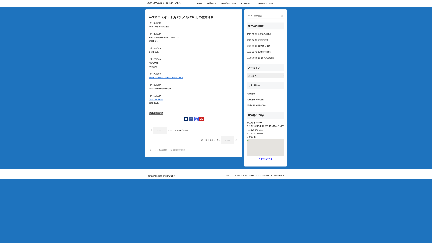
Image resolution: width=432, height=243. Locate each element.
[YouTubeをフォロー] (201, 119)
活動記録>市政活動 (157, 113)
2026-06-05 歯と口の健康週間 (260, 58)
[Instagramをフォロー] (196, 119)
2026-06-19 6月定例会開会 (259, 52)
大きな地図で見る (265, 159)
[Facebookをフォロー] (191, 119)
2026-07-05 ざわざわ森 (257, 40)
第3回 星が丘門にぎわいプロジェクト (166, 77)
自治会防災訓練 (156, 99)
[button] (282, 16)
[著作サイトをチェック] (186, 119)
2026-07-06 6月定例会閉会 (259, 34)
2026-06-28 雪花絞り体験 (258, 46)
